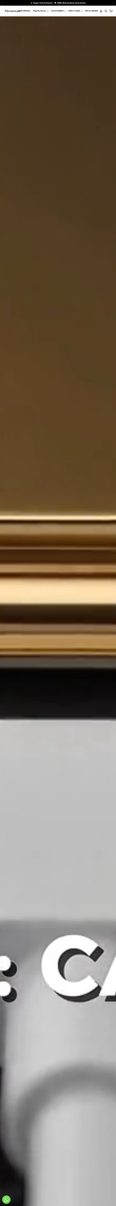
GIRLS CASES (74, 11)
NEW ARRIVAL (24, 11)
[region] (58, 3)
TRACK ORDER (91, 11)
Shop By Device (40, 11)
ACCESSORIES (57, 11)
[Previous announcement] (3, 3)
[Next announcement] (113, 3)
